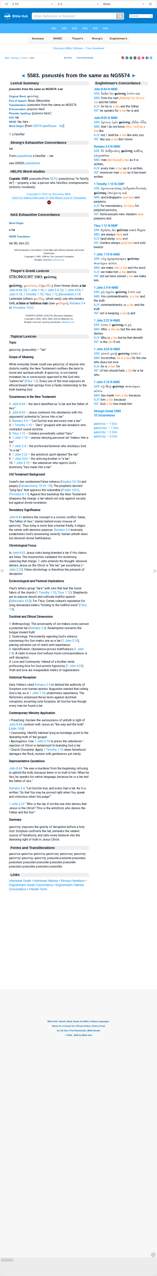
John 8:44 (18, 404)
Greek (24, 58)
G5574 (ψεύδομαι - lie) (48, 126)
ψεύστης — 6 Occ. (106, 436)
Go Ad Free (7, 1260)
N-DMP (119, 184)
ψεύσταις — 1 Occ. (106, 428)
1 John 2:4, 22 (54, 290)
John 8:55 (18, 412)
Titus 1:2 (31, 381)
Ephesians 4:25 (20, 601)
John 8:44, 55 (18, 290)
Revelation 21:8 (70, 294)
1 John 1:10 (36, 290)
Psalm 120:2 (70, 490)
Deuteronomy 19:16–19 (35, 486)
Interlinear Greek (20, 881)
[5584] (152, 579)
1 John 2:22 (20, 454)
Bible (7, 58)
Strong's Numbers (73, 881)
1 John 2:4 (19, 446)
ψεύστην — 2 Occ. (106, 432)
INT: (96, 110)
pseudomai (24, 156)
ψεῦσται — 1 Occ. (106, 424)
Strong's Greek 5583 (107, 411)
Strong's (15, 58)
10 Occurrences (104, 415)
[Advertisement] (78, 966)
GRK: (97, 93)
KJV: (97, 106)
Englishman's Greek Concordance (31, 885)
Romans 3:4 (77, 303)
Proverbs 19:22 (23, 307)
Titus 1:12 (51, 294)
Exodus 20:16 (70, 481)
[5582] (5, 579)
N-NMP (113, 225)
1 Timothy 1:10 (33, 294)
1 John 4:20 (72, 290)
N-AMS (115, 254)
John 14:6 (16, 728)
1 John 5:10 (21, 463)
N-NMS (113, 89)
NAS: (97, 98)
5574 (53, 178)
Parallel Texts (38, 889)
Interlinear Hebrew (46, 881)
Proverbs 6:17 (18, 494)
